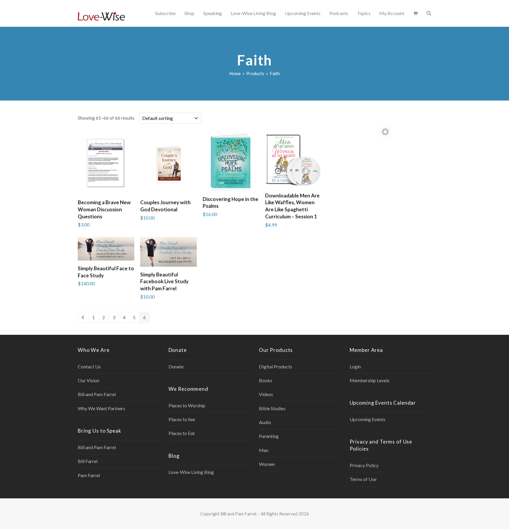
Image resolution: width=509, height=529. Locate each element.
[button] (415, 13)
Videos (266, 394)
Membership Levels (369, 380)
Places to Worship (186, 405)
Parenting (269, 436)
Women (267, 464)
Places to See (181, 419)
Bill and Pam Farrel (97, 394)
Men (263, 450)
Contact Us (89, 366)
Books (265, 380)
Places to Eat (181, 433)
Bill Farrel (87, 461)
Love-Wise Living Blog (191, 472)
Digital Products (275, 366)
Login (355, 366)
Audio (265, 422)
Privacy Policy (364, 465)
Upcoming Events (367, 419)
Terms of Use (363, 479)
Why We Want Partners (101, 408)
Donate (176, 366)
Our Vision (88, 380)
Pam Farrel (89, 475)
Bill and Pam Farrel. (239, 513)
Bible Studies (272, 408)
